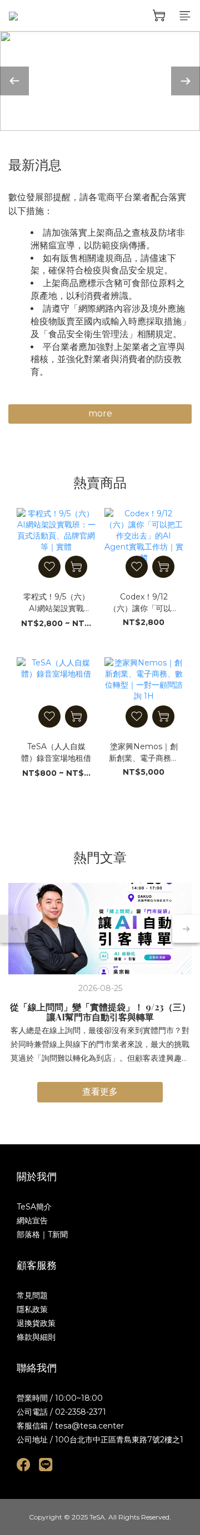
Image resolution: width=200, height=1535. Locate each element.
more (100, 413)
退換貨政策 (36, 1323)
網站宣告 (32, 1221)
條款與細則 (36, 1337)
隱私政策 (32, 1309)
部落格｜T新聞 (42, 1234)
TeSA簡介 (34, 1207)
